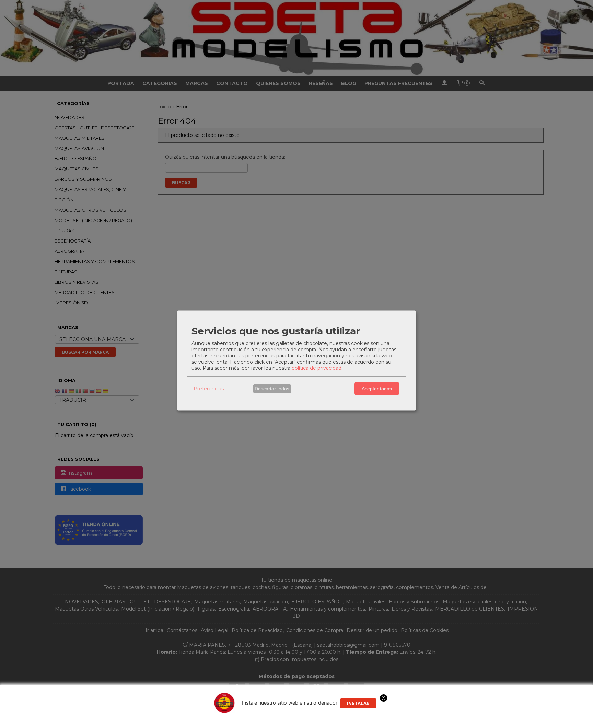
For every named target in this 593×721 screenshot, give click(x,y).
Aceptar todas (377, 388)
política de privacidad (316, 368)
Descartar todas (272, 388)
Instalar (358, 703)
